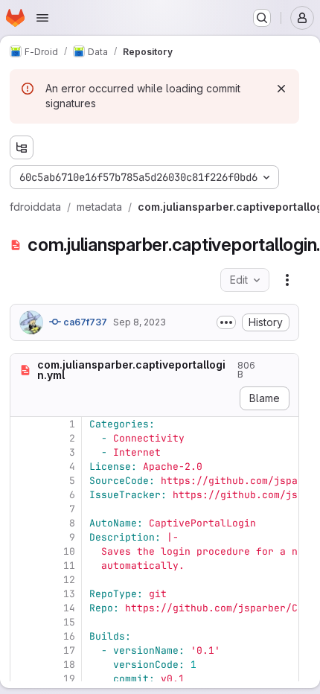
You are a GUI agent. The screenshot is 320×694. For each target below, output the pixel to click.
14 (69, 608)
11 (69, 565)
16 (69, 636)
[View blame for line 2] (23, 438)
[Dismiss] (281, 89)
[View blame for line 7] (23, 509)
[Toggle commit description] (226, 322)
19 (69, 678)
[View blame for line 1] (23, 424)
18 (69, 664)
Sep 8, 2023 (139, 322)
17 (69, 650)
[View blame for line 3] (23, 452)
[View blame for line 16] (23, 636)
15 (69, 622)
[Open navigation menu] (42, 18)
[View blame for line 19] (23, 679)
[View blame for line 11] (23, 565)
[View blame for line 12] (23, 580)
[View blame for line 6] (23, 495)
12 (69, 579)
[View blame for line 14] (23, 608)
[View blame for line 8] (23, 523)
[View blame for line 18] (23, 665)
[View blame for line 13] (23, 594)
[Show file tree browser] (21, 147)
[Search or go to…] (262, 18)
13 (69, 594)
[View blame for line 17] (23, 650)
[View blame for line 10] (23, 551)
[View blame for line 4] (23, 466)
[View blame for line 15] (23, 622)
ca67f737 (84, 322)
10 (69, 551)
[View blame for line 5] (23, 481)
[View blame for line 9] (23, 537)
